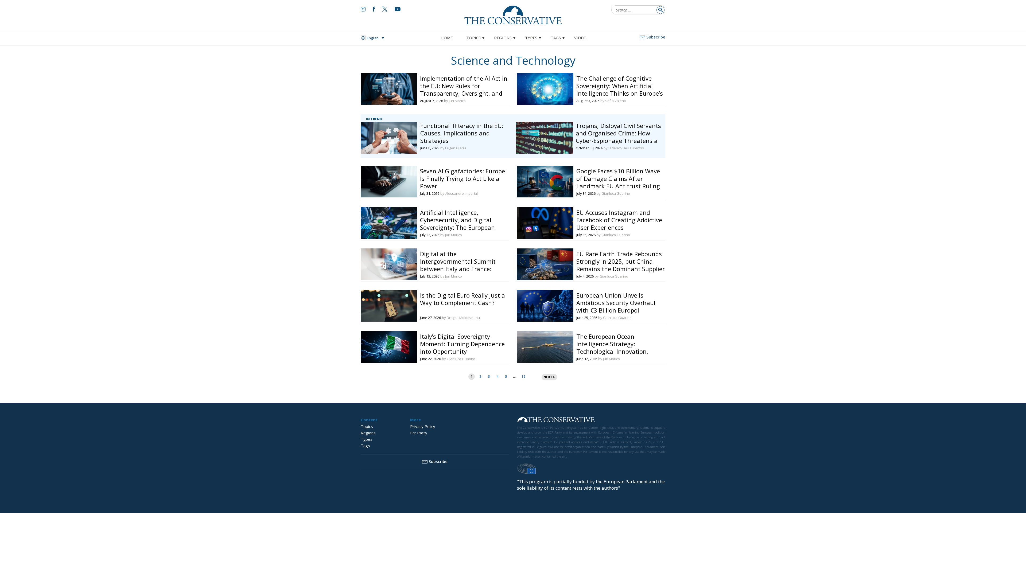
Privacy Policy (422, 426)
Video (580, 37)
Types (531, 37)
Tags (556, 37)
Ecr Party (418, 432)
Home (447, 37)
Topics (473, 37)
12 (523, 376)
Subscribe (655, 37)
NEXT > (549, 377)
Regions (503, 37)
